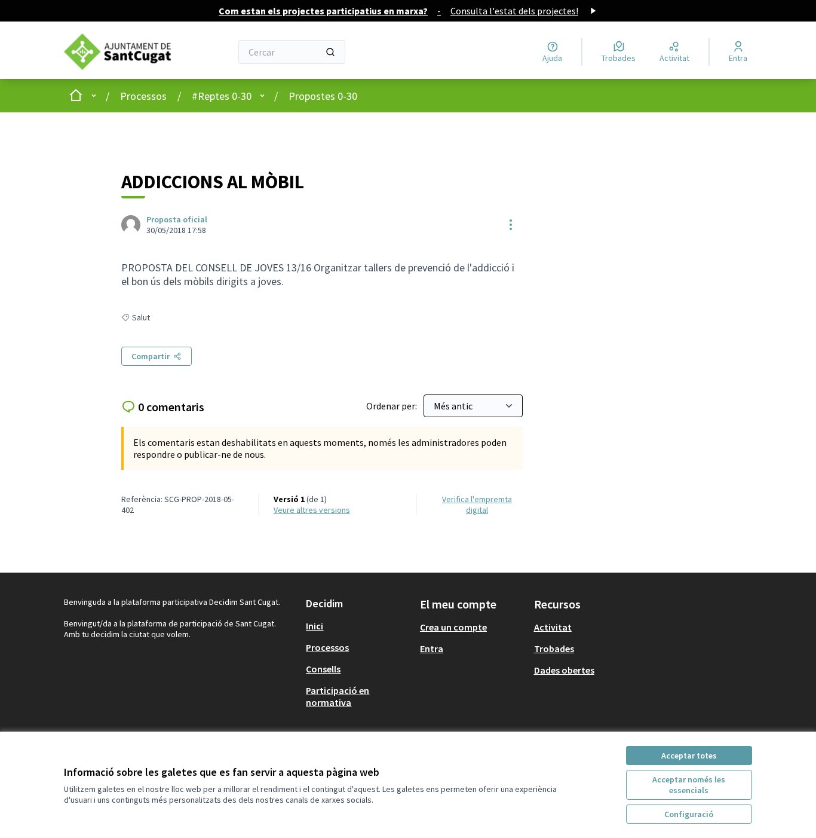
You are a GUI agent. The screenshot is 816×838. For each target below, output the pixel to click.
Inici (314, 626)
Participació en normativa (337, 696)
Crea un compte (453, 627)
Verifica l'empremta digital (477, 504)
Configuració (688, 814)
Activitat (553, 627)
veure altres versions (312, 509)
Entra (431, 649)
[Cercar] (330, 52)
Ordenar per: (392, 406)
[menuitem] (358, 626)
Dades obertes (564, 670)
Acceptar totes (689, 755)
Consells (323, 669)
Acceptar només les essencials (688, 785)
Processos (143, 96)
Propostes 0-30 (323, 96)
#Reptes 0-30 (221, 96)
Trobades (554, 649)
